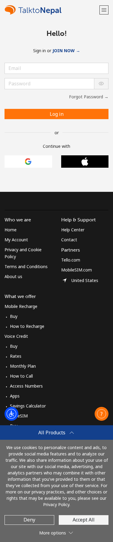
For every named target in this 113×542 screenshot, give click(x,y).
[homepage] (51, 10)
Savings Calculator (28, 406)
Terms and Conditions (26, 266)
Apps (15, 396)
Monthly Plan (23, 366)
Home (11, 230)
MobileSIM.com (76, 270)
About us (13, 276)
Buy (13, 316)
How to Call (21, 376)
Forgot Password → (88, 97)
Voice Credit (16, 336)
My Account (16, 239)
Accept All (84, 519)
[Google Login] (28, 161)
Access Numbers (26, 386)
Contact (69, 239)
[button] (103, 10)
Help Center (72, 230)
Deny (29, 519)
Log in (57, 114)
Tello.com (70, 260)
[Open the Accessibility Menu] (11, 414)
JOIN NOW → (66, 50)
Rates (15, 356)
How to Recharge (27, 326)
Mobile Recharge (21, 306)
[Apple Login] (85, 161)
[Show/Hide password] (101, 83)
